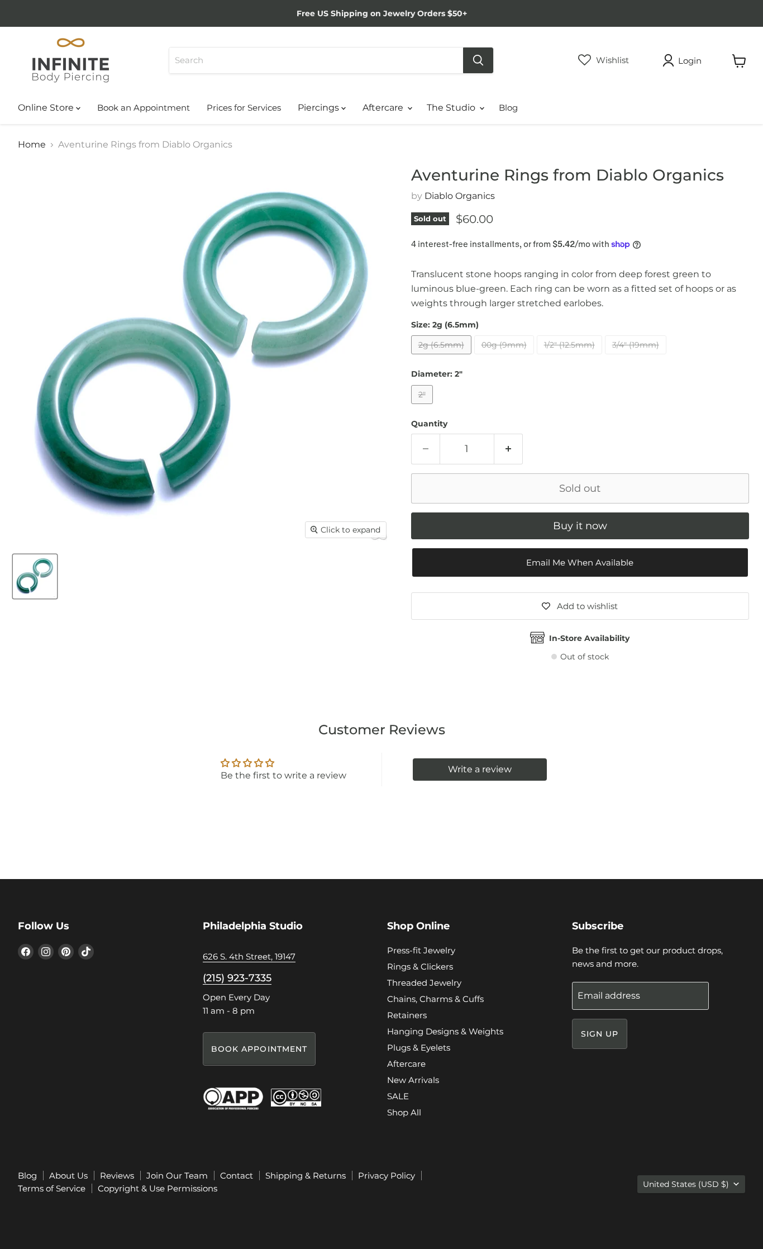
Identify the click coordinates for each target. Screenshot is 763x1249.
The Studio (452, 107)
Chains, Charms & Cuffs (435, 999)
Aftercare (384, 107)
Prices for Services (244, 107)
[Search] (478, 60)
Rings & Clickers (420, 966)
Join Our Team (177, 1175)
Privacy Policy (386, 1175)
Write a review (480, 769)
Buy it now (580, 526)
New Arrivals (413, 1080)
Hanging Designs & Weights (445, 1031)
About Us (68, 1175)
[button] (580, 562)
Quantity (429, 423)
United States (686, 1184)
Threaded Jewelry (424, 982)
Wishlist (611, 60)
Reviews (117, 1175)
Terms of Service (51, 1188)
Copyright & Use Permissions (157, 1188)
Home (32, 145)
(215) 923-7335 (237, 978)
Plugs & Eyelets (418, 1047)
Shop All (404, 1112)
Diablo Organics (460, 196)
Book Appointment (259, 1049)
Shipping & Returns (305, 1175)
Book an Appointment (143, 107)
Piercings (319, 107)
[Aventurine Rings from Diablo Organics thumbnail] (35, 576)
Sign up (600, 1034)
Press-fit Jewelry (421, 950)
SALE (398, 1096)
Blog (508, 107)
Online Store (47, 107)
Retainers (407, 1015)
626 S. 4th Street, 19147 (249, 956)
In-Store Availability (589, 638)
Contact (236, 1175)
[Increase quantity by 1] (508, 449)
